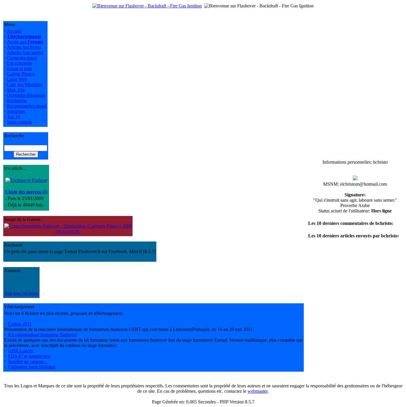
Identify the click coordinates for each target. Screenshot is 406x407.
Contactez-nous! (22, 57)
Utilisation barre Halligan (31, 366)
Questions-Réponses (26, 95)
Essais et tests (19, 68)
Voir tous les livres (21, 293)
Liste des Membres (24, 84)
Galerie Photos (20, 73)
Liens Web (17, 79)
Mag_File (16, 89)
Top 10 (13, 116)
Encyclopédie (19, 63)
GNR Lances (20, 350)
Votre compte (19, 121)
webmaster (257, 391)
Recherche (17, 100)
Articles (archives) (24, 47)
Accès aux (25, 41)
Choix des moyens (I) (26, 191)
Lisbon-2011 (20, 323)
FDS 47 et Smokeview (29, 356)
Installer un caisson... (27, 361)
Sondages (16, 111)
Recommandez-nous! (27, 105)
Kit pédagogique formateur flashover (42, 334)
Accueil (14, 31)
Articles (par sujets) (25, 52)
